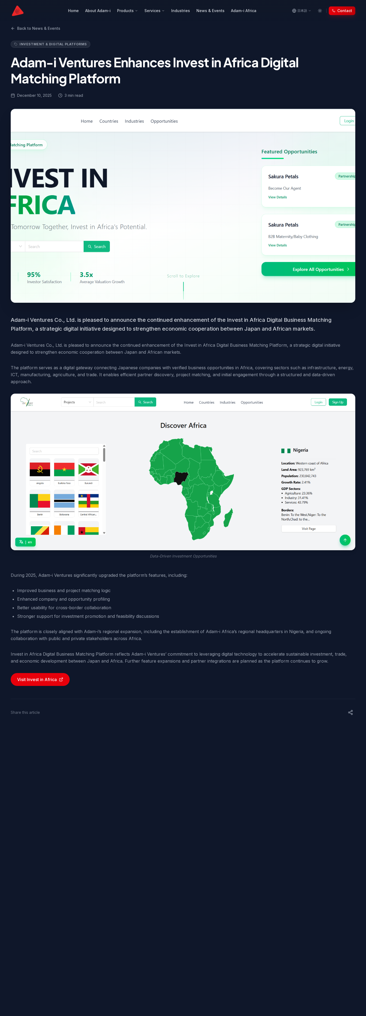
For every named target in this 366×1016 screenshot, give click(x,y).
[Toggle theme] (320, 10)
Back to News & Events (38, 28)
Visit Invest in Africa (37, 679)
